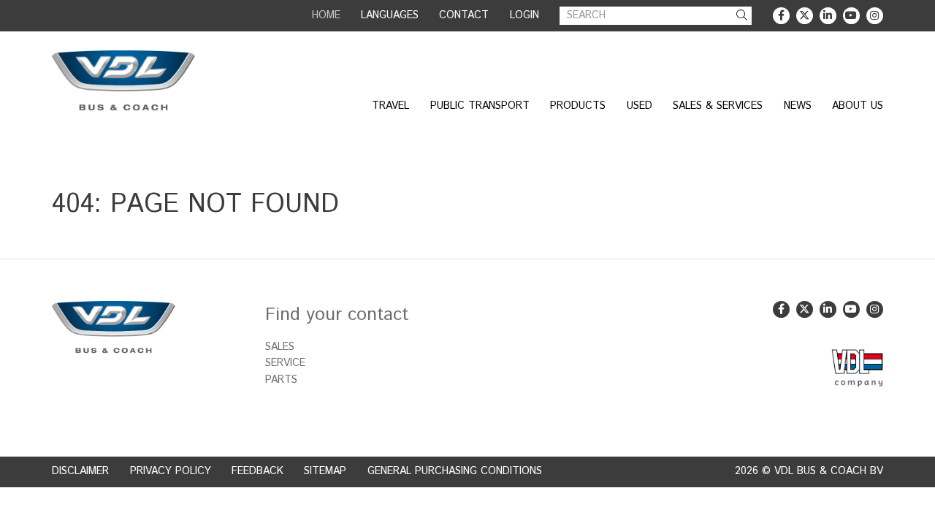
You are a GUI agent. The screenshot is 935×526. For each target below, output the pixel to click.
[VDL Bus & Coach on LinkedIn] (828, 15)
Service (285, 363)
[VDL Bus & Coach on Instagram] (874, 15)
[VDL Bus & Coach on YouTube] (851, 15)
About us (857, 106)
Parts (281, 380)
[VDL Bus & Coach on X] (804, 15)
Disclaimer (80, 471)
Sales (279, 347)
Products (578, 106)
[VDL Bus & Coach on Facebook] (781, 15)
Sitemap (325, 471)
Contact (464, 16)
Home (326, 16)
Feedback (257, 471)
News (798, 106)
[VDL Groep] (857, 368)
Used (639, 106)
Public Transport (480, 106)
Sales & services (718, 106)
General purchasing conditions (454, 471)
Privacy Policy (170, 471)
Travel (390, 106)
